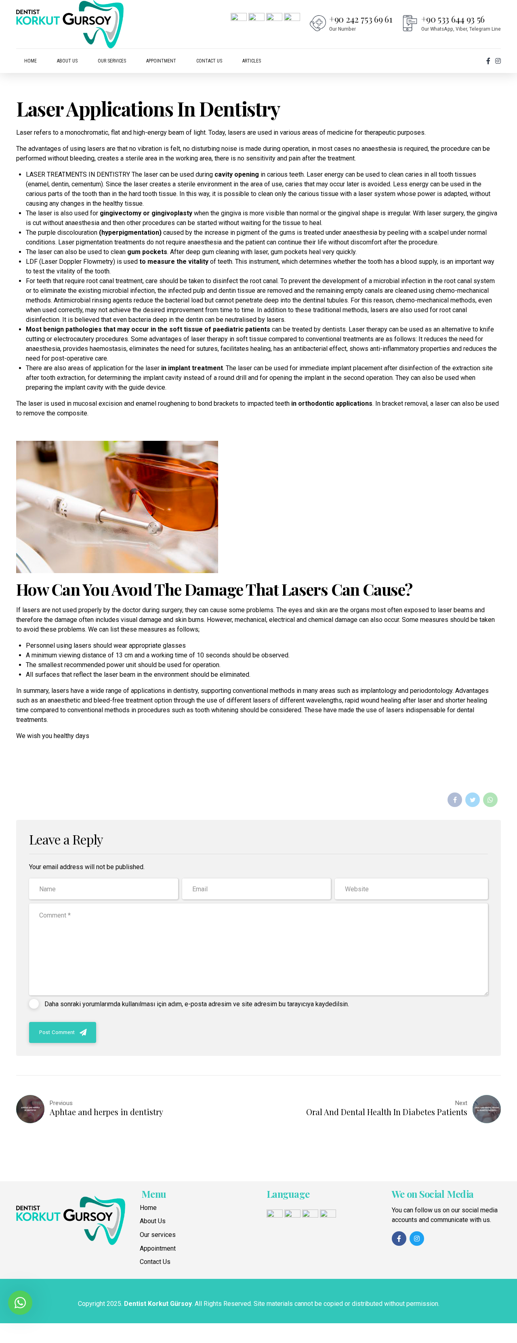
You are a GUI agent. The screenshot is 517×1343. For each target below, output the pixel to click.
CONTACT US (209, 61)
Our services (158, 1235)
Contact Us (155, 1262)
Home (148, 1208)
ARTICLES (251, 61)
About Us (153, 1221)
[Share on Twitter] (472, 799)
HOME (30, 61)
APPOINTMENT (161, 61)
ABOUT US (67, 61)
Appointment (158, 1248)
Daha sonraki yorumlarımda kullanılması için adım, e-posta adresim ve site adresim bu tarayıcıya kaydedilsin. (196, 1004)
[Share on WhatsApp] (490, 799)
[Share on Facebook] (455, 799)
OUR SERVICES (112, 61)
